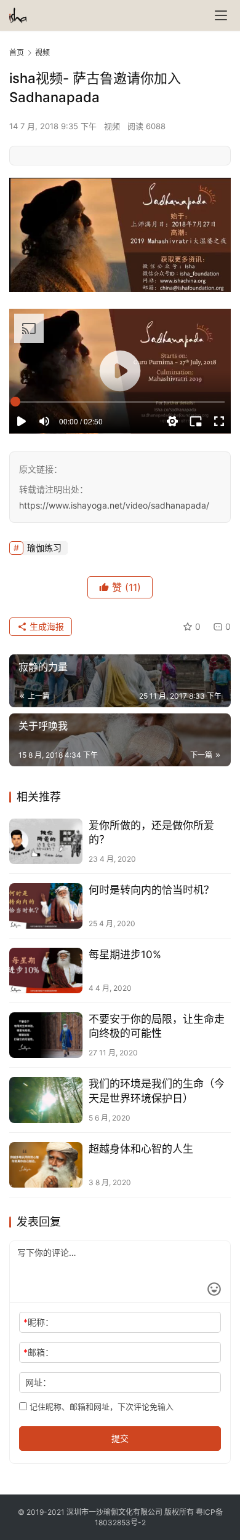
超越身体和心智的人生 (141, 1149)
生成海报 (45, 626)
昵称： (38, 1322)
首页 (16, 52)
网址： (38, 1382)
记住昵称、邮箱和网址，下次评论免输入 (100, 1406)
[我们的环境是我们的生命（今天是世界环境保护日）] (45, 1099)
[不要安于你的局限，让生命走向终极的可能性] (45, 1035)
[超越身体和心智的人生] (45, 1165)
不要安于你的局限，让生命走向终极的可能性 (157, 1026)
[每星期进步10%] (45, 970)
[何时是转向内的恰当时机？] (45, 906)
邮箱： (38, 1352)
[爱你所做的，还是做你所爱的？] (45, 841)
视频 (112, 126)
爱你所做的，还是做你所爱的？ (151, 832)
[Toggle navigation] (221, 15)
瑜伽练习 (44, 547)
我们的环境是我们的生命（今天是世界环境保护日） (157, 1091)
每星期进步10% (125, 954)
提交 (120, 1438)
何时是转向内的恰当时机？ (151, 890)
